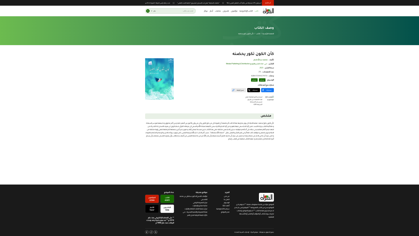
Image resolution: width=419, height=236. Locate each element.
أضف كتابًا (226, 205)
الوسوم (226, 202)
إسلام (262, 80)
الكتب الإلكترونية (246, 11)
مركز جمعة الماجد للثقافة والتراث (196, 209)
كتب (256, 11)
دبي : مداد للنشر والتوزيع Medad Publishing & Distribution (246, 64)
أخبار (211, 11)
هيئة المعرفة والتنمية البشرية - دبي (195, 212)
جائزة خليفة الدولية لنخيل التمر (197, 215)
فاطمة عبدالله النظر (260, 60)
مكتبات (218, 11)
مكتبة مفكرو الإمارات (200, 205)
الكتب (258, 34)
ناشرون (226, 11)
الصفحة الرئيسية (268, 34)
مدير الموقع (225, 212)
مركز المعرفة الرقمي (200, 202)
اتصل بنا (226, 199)
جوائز (206, 11)
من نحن (226, 196)
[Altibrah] (268, 11)
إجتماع (254, 80)
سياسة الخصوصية (222, 209)
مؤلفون (234, 11)
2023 (261, 68)
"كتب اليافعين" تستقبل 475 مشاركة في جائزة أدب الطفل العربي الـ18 (258, 3)
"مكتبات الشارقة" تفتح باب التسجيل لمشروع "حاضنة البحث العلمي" (207, 3)
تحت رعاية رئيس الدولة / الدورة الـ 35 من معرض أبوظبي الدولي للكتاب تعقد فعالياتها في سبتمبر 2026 (147, 3)
